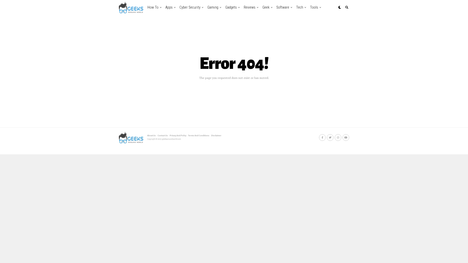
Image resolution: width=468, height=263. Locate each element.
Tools (314, 7)
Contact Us (163, 135)
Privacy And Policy (178, 135)
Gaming (212, 7)
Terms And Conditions (198, 135)
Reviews (249, 7)
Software (282, 7)
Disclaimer (216, 135)
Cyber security (190, 7)
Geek (265, 7)
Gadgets (231, 7)
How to (152, 7)
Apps (169, 7)
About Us (151, 135)
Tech (299, 7)
